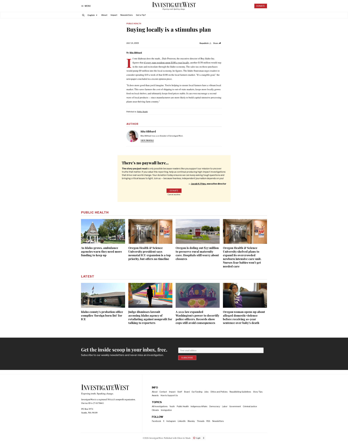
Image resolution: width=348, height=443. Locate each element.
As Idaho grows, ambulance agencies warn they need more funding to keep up (101, 251)
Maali (187, 437)
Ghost (179, 437)
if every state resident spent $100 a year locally (166, 62)
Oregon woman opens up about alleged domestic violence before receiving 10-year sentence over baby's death (244, 317)
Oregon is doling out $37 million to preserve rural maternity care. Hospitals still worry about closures (197, 253)
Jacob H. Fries (198, 184)
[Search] (83, 15)
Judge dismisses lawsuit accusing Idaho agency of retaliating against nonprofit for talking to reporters (150, 317)
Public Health (133, 24)
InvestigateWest (156, 437)
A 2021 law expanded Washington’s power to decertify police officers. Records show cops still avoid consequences (197, 317)
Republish (204, 43)
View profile (147, 140)
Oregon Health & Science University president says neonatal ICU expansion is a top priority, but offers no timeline (149, 253)
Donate (260, 6)
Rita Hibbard (136, 52)
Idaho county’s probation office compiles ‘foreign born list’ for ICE (102, 315)
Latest (87, 276)
